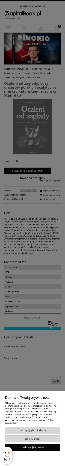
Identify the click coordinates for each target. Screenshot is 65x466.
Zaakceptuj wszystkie (32, 447)
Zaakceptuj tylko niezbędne (33, 430)
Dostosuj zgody (32, 438)
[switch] (7, 459)
